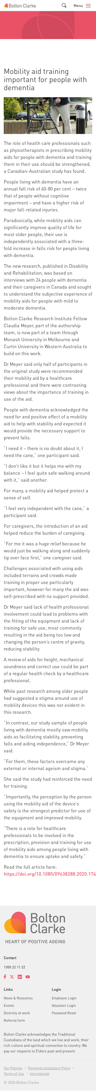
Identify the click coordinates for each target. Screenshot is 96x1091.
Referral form (14, 1020)
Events (9, 1005)
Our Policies (13, 1068)
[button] (64, 5)
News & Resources (18, 998)
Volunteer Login (64, 1005)
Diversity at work (17, 1013)
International (39, 1073)
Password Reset (64, 1013)
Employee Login (64, 998)
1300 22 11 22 (14, 967)
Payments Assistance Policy (49, 1068)
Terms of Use (14, 1073)
